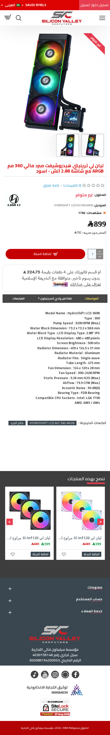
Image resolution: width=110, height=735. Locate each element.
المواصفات (91, 298)
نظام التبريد (17, 423)
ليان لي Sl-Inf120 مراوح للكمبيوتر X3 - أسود (28, 538)
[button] (100, 522)
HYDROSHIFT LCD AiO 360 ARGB (52, 423)
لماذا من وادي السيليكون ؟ (55, 298)
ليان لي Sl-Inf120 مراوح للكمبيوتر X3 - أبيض (79, 538)
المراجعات (19, 298)
